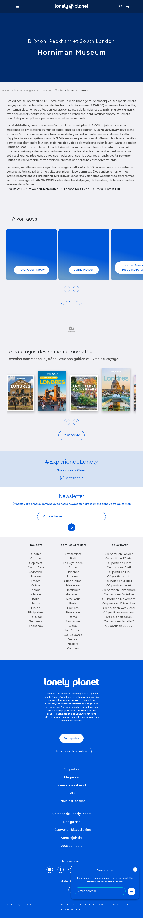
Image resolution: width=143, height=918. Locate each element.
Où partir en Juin (119, 576)
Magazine (71, 777)
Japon (35, 603)
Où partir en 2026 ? (119, 626)
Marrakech (72, 594)
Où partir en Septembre (119, 590)
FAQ (71, 793)
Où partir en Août (118, 585)
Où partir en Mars (118, 563)
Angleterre (32, 90)
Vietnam (73, 648)
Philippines (36, 612)
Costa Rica (36, 567)
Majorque (73, 585)
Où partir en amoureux (119, 612)
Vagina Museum (84, 269)
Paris (73, 603)
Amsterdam (72, 554)
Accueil (6, 90)
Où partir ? (72, 769)
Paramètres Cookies (71, 909)
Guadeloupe (73, 581)
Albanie (35, 554)
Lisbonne (72, 572)
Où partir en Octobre (119, 594)
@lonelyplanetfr (74, 478)
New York (73, 599)
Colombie (36, 572)
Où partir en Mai (118, 572)
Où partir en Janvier (119, 554)
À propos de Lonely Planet (71, 814)
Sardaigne (73, 621)
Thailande (36, 626)
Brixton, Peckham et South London (71, 41)
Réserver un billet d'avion (71, 830)
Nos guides (71, 738)
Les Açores (73, 630)
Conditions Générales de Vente (117, 905)
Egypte (36, 576)
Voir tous (72, 301)
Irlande (36, 590)
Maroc (35, 608)
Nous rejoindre (71, 838)
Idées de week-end (71, 785)
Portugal (35, 617)
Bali (73, 558)
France (36, 581)
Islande (36, 594)
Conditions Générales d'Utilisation (79, 905)
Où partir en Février (119, 558)
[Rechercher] (120, 6)
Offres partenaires (71, 801)
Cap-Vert (35, 563)
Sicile (73, 626)
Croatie (35, 558)
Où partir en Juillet (118, 581)
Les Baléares (72, 635)
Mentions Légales (16, 905)
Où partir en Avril (119, 567)
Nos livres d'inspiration (71, 751)
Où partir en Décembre (118, 603)
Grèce (35, 585)
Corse (73, 567)
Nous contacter (72, 845)
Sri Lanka (35, 621)
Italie (35, 599)
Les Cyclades (73, 563)
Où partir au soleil (119, 617)
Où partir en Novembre (118, 599)
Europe (18, 90)
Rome (73, 617)
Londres (46, 90)
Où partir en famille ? (119, 621)
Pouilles (73, 608)
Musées (59, 90)
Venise (72, 639)
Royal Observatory (31, 269)
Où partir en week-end (119, 608)
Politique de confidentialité (43, 905)
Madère (72, 644)
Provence (73, 612)
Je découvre (71, 435)
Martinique (72, 590)
